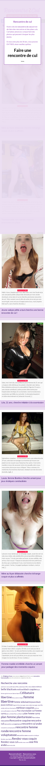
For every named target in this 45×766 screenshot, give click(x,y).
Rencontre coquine (20, 720)
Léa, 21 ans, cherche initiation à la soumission (22, 402)
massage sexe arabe (26, 705)
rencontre (5, 721)
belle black (6, 689)
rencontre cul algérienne (12, 724)
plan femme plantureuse (16, 717)
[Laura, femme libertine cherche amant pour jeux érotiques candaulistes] (22, 433)
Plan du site (22, 760)
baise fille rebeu (27, 686)
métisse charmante (10, 708)
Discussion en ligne (17, 697)
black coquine (30, 689)
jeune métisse (6, 705)
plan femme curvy (32, 713)
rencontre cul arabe (32, 723)
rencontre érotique (33, 735)
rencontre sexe (22, 735)
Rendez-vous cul (9, 741)
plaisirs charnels (12, 711)
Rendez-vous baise (6, 739)
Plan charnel (22, 711)
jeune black (35, 702)
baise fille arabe (17, 686)
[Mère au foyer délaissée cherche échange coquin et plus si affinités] (22, 521)
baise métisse (37, 687)
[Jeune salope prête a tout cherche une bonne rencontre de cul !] (22, 260)
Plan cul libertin (18, 714)
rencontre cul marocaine (8, 727)
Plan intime (36, 717)
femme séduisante (22, 702)
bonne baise (16, 693)
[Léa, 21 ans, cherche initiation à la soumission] (22, 351)
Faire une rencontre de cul (22, 53)
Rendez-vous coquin (24, 738)
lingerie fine (16, 705)
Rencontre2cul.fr (15, 754)
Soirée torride (11, 745)
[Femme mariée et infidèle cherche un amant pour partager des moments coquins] (22, 614)
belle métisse (18, 689)
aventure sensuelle (7, 686)
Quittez (22, 61)
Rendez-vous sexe (23, 742)
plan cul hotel (10, 714)
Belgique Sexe (7, 676)
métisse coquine (25, 707)
